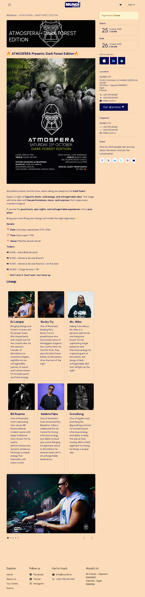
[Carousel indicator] (8, 538)
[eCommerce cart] (120, 5)
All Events (11, 15)
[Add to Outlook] (113, 60)
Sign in (131, 4)
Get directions (112, 107)
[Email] (134, 160)
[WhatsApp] (121, 160)
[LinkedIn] (115, 160)
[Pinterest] (127, 160)
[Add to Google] (121, 60)
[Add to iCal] (104, 60)
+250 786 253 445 (65, 579)
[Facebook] (102, 160)
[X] (108, 160)
